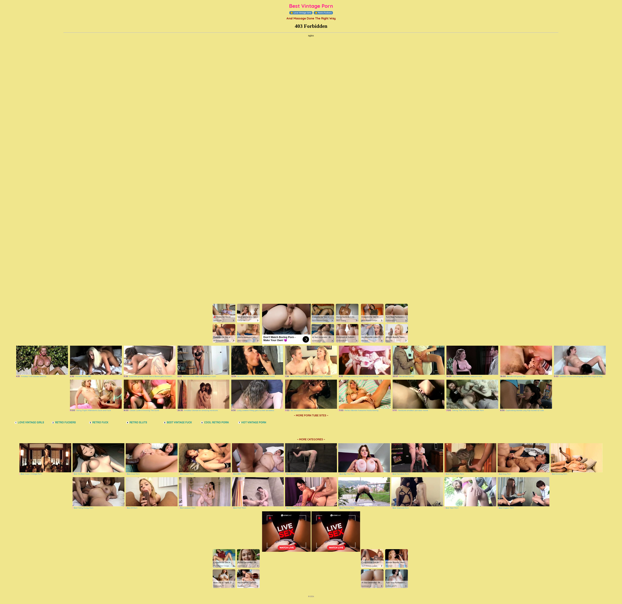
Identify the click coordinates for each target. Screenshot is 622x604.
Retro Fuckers (325, 12)
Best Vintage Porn (311, 6)
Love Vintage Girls (302, 12)
